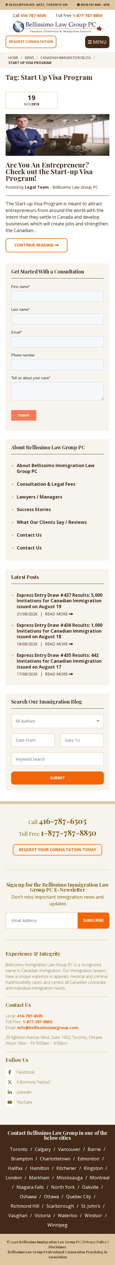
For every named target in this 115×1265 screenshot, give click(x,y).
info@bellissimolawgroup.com (47, 1027)
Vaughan (17, 1215)
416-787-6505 (33, 15)
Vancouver (69, 1149)
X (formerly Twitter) (33, 1082)
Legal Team (37, 187)
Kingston (93, 1168)
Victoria (43, 1215)
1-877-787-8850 (87, 15)
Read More (57, 614)
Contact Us (29, 535)
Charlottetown (55, 1159)
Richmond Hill (25, 1206)
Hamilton (39, 1168)
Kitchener (66, 1168)
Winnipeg (57, 1225)
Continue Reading (35, 245)
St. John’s (90, 1206)
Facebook (26, 1072)
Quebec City (78, 1197)
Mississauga (70, 1178)
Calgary (43, 1149)
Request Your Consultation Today (57, 849)
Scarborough (60, 1206)
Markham (39, 1178)
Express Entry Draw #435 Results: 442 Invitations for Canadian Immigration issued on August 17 (59, 661)
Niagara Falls (30, 1187)
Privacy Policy (95, 1242)
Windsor (93, 1215)
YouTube (24, 1102)
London (14, 1178)
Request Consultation (31, 41)
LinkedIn (24, 1092)
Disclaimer (57, 1247)
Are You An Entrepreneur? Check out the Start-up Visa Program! (49, 171)
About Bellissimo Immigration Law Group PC (56, 468)
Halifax (15, 1168)
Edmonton (88, 1159)
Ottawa (51, 1197)
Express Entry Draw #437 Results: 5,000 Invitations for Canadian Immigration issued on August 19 (59, 601)
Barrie (94, 1149)
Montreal (99, 1178)
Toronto (19, 1149)
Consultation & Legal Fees (46, 484)
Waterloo (67, 1215)
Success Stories (34, 509)
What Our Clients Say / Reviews (52, 522)
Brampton (22, 1159)
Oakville (90, 1187)
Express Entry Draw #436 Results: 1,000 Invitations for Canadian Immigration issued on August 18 (59, 631)
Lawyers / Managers (39, 497)
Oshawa (28, 1197)
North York (63, 1187)
